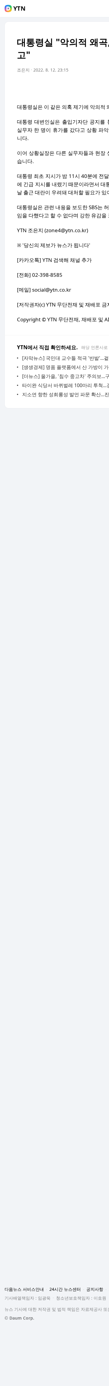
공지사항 (94, 1289)
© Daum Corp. (19, 1318)
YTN (19, 8)
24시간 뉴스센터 (65, 1289)
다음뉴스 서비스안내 (24, 1289)
